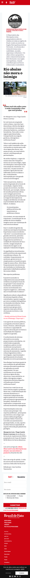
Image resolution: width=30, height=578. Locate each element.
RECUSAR (8, 573)
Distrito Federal (7, 551)
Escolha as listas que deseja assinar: (14, 493)
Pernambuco (6, 562)
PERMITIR (21, 573)
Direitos (6, 536)
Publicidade (7, 522)
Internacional (7, 533)
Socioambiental (8, 541)
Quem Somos (7, 520)
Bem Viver (6, 538)
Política (6, 531)
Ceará (5, 548)
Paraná (5, 559)
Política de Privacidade (11, 526)
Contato (6, 524)
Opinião (6, 543)
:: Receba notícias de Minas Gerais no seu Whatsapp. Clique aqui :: (15, 317)
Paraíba (5, 556)
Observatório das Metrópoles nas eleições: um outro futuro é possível (16, 30)
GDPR (22, 569)
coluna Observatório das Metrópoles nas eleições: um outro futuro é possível (15, 450)
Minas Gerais (7, 554)
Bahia (5, 545)
